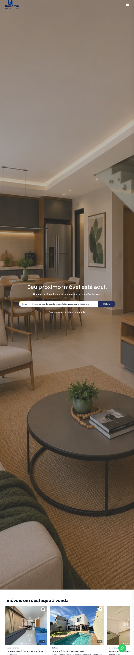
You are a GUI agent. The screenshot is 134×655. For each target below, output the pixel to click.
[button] (127, 4)
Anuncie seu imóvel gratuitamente (67, 312)
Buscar (106, 304)
